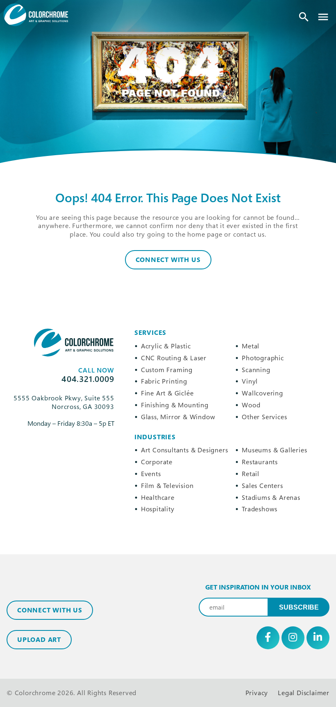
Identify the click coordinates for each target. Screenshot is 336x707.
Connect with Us (49, 609)
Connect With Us (168, 259)
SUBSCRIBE (299, 607)
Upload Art (39, 639)
